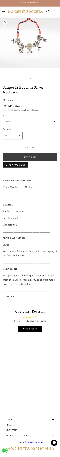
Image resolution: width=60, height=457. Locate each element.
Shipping (17, 110)
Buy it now (30, 157)
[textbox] (30, 189)
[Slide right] (37, 78)
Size (5, 115)
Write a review (29, 328)
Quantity (7, 129)
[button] (48, 11)
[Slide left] (23, 78)
